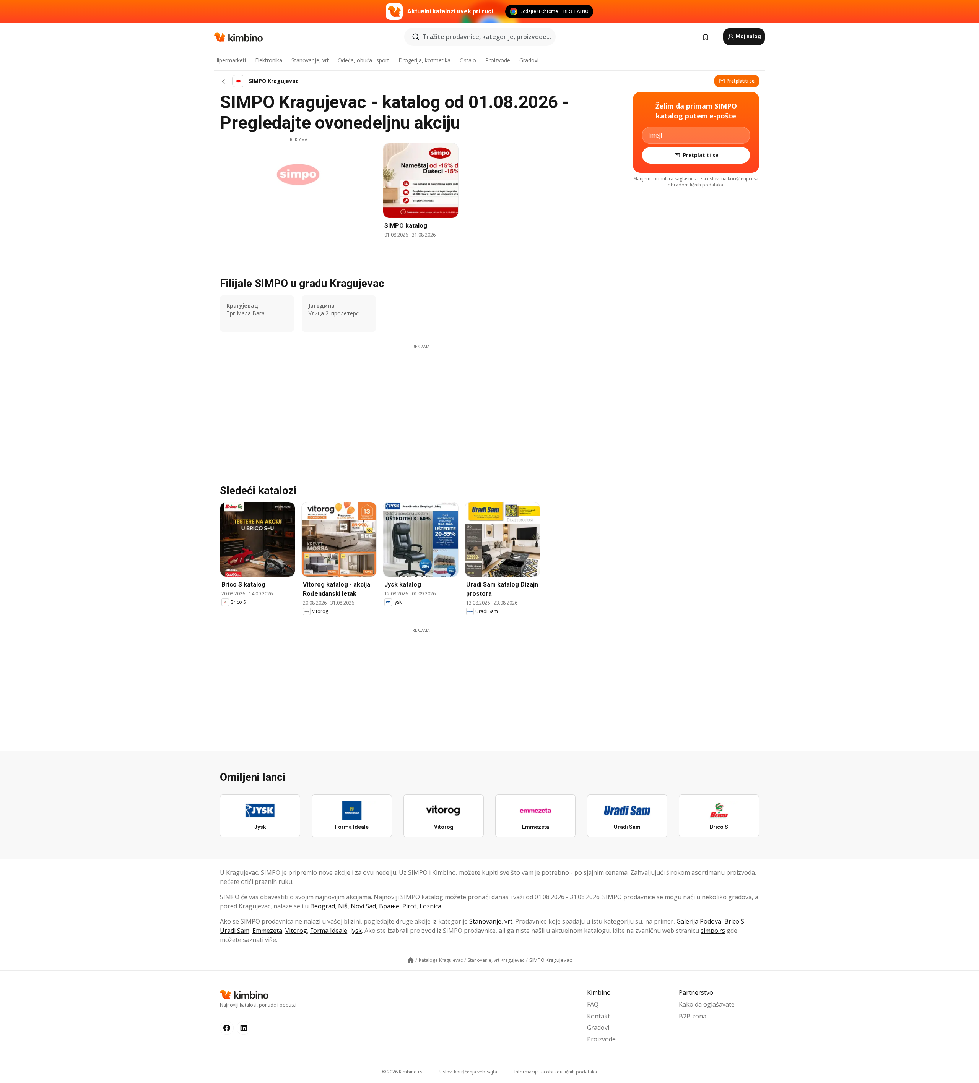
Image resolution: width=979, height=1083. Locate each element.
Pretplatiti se (741, 81)
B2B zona (692, 1016)
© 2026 (402, 1071)
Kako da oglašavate (707, 1004)
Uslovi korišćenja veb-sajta (468, 1071)
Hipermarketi (230, 60)
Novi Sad (363, 906)
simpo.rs (713, 930)
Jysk (356, 930)
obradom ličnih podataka (695, 185)
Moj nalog (748, 36)
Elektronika (268, 60)
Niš (343, 906)
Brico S (734, 921)
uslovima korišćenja (728, 178)
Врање (389, 906)
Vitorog (296, 930)
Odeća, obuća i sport (363, 60)
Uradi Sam (234, 930)
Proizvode (497, 60)
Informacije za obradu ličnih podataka (555, 1071)
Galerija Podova (699, 921)
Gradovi (528, 60)
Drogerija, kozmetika (424, 60)
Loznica (430, 906)
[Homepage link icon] (411, 960)
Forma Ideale (328, 930)
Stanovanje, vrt (310, 60)
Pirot (409, 906)
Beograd (322, 906)
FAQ (592, 1004)
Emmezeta (267, 930)
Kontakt (598, 1016)
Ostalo (468, 60)
